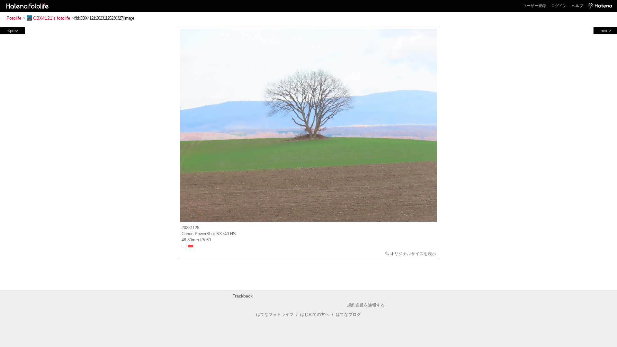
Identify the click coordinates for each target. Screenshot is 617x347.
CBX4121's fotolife (51, 18)
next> (606, 30)
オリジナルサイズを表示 (413, 253)
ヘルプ (577, 6)
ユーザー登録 (534, 6)
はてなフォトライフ (275, 314)
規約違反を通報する (366, 305)
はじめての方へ (314, 314)
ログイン (559, 6)
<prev (12, 30)
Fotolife (14, 18)
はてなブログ (348, 314)
